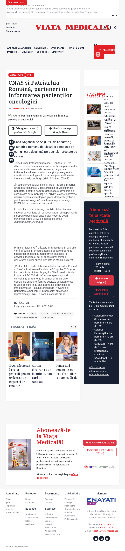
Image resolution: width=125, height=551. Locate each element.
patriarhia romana (27, 317)
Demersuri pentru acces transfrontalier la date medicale (66, 372)
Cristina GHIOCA (20, 108)
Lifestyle (57, 52)
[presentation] (72, 327)
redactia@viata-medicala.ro (105, 530)
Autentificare (106, 49)
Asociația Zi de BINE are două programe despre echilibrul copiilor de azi (109, 109)
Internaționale (12, 512)
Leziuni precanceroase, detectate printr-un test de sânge (112, 172)
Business (42, 52)
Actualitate (40, 48)
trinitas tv (47, 317)
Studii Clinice (31, 517)
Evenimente (58, 48)
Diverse (48, 502)
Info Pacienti (76, 48)
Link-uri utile (72, 493)
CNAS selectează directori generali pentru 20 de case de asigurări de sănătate (48, 8)
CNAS (33, 314)
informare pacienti (62, 314)
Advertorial (50, 527)
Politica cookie (71, 519)
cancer (44, 314)
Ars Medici (30, 514)
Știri (8, 23)
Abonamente (13, 31)
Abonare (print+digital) (101, 291)
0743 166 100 (108, 524)
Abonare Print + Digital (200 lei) (101, 451)
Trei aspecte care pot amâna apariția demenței (109, 188)
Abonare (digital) (102, 280)
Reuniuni (49, 499)
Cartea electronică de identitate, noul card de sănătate (42, 374)
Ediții (15, 23)
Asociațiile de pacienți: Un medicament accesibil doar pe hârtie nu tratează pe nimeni (52, 11)
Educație (27, 52)
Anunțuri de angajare (19, 48)
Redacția (10, 27)
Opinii (8, 499)
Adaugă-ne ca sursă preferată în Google (26, 130)
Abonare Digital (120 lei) (101, 442)
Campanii (29, 502)
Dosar (28, 499)
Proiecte (12, 52)
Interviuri (10, 509)
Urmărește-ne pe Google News (62, 130)
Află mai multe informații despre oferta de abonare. (99, 371)
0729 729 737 (107, 527)
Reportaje (10, 505)
